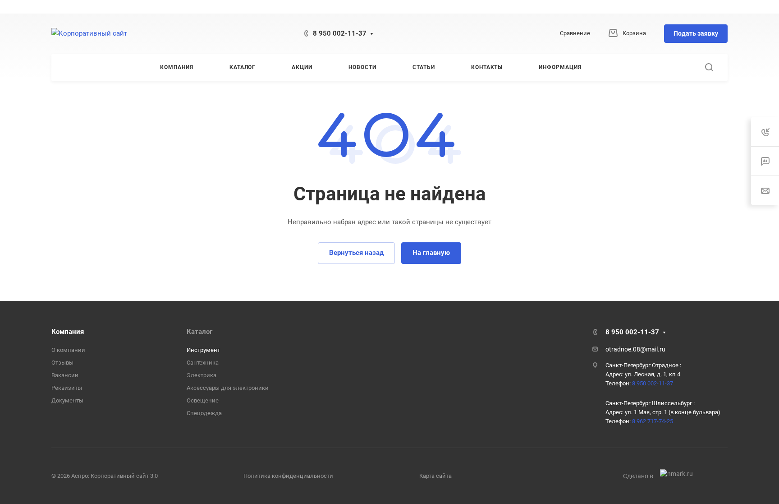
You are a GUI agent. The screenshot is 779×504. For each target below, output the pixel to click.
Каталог (199, 332)
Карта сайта (435, 475)
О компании (68, 350)
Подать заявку (696, 33)
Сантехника (203, 362)
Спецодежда (204, 413)
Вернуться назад (356, 253)
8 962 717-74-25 (652, 421)
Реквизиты (66, 387)
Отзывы (62, 362)
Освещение (203, 400)
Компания (67, 332)
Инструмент (203, 350)
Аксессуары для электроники (228, 387)
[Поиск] (709, 67)
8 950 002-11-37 (340, 33)
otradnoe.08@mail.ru (635, 349)
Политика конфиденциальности (288, 475)
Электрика (201, 375)
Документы (67, 400)
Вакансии (64, 375)
